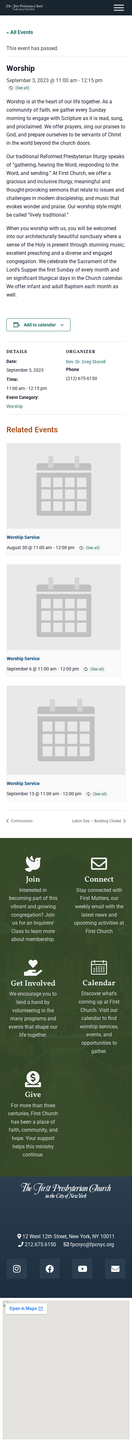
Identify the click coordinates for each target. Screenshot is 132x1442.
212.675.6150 (39, 1244)
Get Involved (33, 983)
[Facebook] (50, 1269)
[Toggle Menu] (119, 7)
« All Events (19, 32)
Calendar (99, 983)
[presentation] (63, 486)
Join (33, 879)
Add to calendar (40, 324)
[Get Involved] (33, 968)
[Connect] (99, 864)
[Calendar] (99, 967)
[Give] (33, 1079)
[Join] (33, 864)
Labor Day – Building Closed (97, 821)
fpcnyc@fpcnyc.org (92, 1244)
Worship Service (23, 537)
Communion (21, 821)
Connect (99, 879)
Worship (14, 406)
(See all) (22, 88)
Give (33, 1095)
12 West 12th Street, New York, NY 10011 (68, 1236)
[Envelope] (115, 1269)
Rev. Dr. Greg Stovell (85, 361)
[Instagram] (17, 1269)
